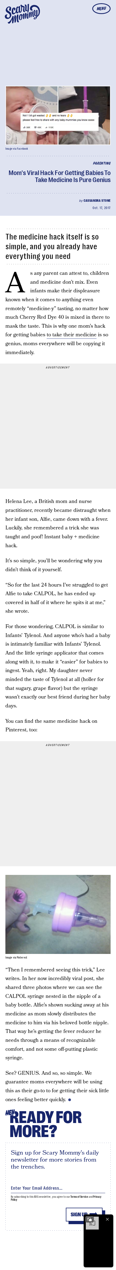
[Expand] (89, 1219)
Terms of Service (79, 1196)
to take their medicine (72, 334)
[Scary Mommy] (22, 13)
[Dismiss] (107, 1219)
